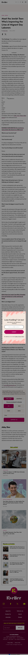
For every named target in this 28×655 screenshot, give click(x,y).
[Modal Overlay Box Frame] (14, 327)
